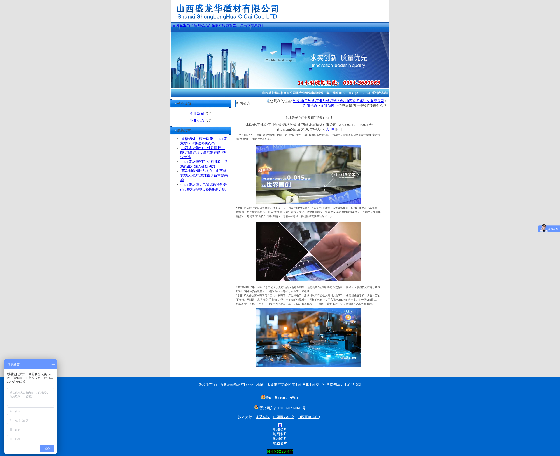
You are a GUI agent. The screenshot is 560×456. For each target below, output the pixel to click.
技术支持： (247, 417)
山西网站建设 (283, 417)
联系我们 (258, 25)
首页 (175, 25)
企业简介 (187, 25)
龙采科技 (263, 417)
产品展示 (215, 25)
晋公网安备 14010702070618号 (282, 408)
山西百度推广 (308, 417)
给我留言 (229, 25)
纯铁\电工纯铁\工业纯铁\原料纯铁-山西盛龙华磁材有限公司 (338, 101)
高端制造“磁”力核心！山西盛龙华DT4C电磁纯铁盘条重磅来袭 (204, 175)
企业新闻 (197, 113)
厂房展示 (243, 25)
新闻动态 (201, 25)
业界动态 (197, 120)
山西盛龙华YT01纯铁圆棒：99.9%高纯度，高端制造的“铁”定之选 (203, 152)
